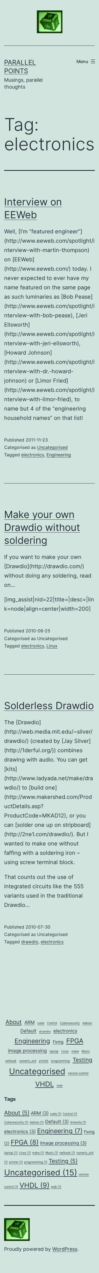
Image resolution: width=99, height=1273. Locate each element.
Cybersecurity (70, 1023)
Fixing (58, 1041)
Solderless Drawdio (49, 706)
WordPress (64, 1249)
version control (78, 1073)
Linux (51, 646)
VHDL (44, 1084)
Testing (82, 1059)
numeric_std (27, 1061)
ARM (29, 1022)
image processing (27, 1050)
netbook (10, 1061)
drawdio (29, 941)
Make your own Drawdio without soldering (42, 527)
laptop (54, 1051)
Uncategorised (52, 447)
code (40, 1023)
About (14, 1022)
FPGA (74, 1041)
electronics (32, 454)
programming (60, 1061)
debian (87, 1023)
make (75, 1051)
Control (52, 1023)
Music (86, 1051)
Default (28, 1031)
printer (43, 1061)
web (60, 1085)
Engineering (58, 454)
